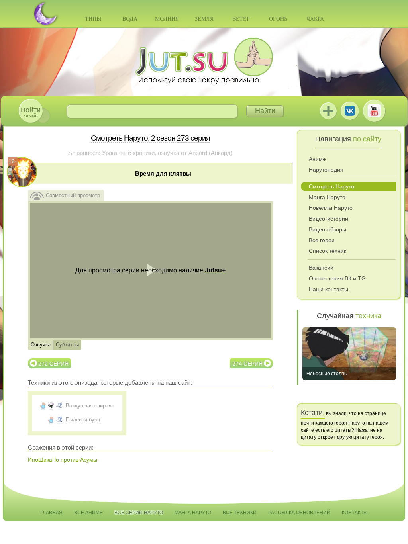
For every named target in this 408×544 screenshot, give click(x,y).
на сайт (31, 111)
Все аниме (88, 512)
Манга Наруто (327, 197)
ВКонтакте (350, 111)
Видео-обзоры (327, 229)
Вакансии (321, 267)
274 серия (247, 363)
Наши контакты (328, 289)
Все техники (240, 512)
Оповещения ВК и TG (337, 278)
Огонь (278, 19)
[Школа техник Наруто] (204, 61)
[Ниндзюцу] (43, 406)
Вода (129, 19)
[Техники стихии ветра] (59, 406)
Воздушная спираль (90, 406)
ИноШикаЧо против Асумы (62, 459)
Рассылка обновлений (299, 512)
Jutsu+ (328, 110)
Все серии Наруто (138, 512)
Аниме (317, 159)
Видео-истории (328, 218)
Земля (204, 19)
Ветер (241, 19)
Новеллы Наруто (331, 208)
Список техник (327, 251)
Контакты (355, 512)
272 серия (53, 363)
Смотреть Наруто (331, 186)
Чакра (315, 19)
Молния (167, 19)
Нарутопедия (326, 169)
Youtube (374, 111)
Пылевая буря (83, 420)
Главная (51, 512)
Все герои (322, 240)
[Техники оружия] (51, 406)
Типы (93, 19)
